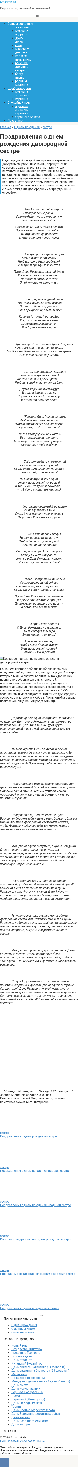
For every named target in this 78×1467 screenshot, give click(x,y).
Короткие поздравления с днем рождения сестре (35, 1239)
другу (19, 38)
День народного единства (29, 1421)
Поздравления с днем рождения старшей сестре (35, 1171)
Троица (16, 1406)
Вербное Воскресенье (27, 1392)
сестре (20, 70)
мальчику (22, 49)
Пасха (15, 1396)
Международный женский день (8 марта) (40, 1381)
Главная (5, 127)
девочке (21, 52)
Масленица (19, 1374)
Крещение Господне (25, 1353)
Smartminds (8, 2)
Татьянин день (21, 1356)
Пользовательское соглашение (22, 1441)
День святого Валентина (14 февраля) (38, 1367)
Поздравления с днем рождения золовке (29, 1308)
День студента (21, 1360)
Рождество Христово (26, 1349)
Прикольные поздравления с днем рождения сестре (37, 1274)
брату (19, 74)
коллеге (21, 56)
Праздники (15, 120)
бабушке (21, 63)
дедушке (21, 67)
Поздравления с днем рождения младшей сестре (35, 1205)
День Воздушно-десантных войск (35, 1413)
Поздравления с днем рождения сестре (28, 1136)
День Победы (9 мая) (26, 1403)
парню (19, 77)
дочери (20, 41)
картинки (21, 84)
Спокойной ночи (19, 102)
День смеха (19, 1385)
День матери (20, 1424)
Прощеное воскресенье (28, 1378)
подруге (21, 34)
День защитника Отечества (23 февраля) (40, 1370)
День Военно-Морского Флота (33, 1410)
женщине (22, 27)
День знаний (20, 1417)
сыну (18, 45)
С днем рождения (20, 23)
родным (21, 81)
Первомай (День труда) (28, 1399)
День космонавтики (25, 1388)
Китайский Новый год (26, 1363)
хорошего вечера (27, 117)
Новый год (19, 1345)
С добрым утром (19, 88)
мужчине (21, 31)
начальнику (23, 59)
